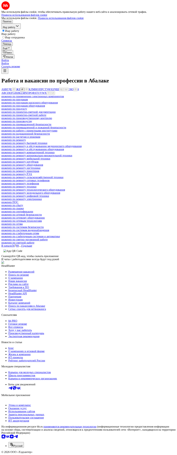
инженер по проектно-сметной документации (28, 111)
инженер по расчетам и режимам (20, 136)
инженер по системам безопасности (22, 227)
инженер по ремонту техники (18, 186)
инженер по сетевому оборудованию (23, 217)
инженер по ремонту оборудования (22, 164)
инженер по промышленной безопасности (26, 124)
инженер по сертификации (17, 211)
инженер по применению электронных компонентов (32, 96)
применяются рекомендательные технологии (69, 426)
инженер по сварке (12, 208)
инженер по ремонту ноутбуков (20, 161)
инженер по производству (16, 121)
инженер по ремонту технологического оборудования (33, 189)
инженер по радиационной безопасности (25, 133)
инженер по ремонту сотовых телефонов (25, 180)
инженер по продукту (14, 108)
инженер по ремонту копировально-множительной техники (36, 155)
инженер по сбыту (12, 205)
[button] (5, 60)
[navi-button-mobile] (4, 71)
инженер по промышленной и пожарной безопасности (33, 127)
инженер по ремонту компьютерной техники (28, 152)
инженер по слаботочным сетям (20, 233)
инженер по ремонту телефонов (20, 183)
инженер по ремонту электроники (21, 199)
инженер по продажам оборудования (23, 105)
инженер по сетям (12, 223)
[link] (7, 52)
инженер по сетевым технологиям (21, 220)
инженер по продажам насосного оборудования (29, 102)
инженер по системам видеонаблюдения (25, 230)
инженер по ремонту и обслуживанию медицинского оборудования (41, 146)
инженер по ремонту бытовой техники (24, 143)
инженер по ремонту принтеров (20, 171)
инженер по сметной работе (17, 242)
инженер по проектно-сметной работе (23, 115)
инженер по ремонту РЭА (16, 174)
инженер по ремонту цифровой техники (25, 195)
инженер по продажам (14, 99)
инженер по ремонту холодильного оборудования (30, 192)
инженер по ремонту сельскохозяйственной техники (32, 177)
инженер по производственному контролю (26, 118)
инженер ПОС (9, 202)
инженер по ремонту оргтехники (20, 167)
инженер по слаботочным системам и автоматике (30, 236)
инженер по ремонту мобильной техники (25, 158)
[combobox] (16, 445)
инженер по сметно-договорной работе (24, 239)
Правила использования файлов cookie (61, 18)
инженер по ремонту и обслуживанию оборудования (32, 149)
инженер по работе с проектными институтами (29, 130)
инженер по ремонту (13, 139)
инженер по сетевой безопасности (21, 214)
